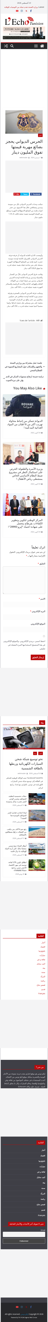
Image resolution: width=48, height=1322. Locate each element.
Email (43, 1230)
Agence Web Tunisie (31, 1317)
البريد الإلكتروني (37, 611)
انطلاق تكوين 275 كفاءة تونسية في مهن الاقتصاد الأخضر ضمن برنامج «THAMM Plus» (17, 866)
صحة (43, 972)
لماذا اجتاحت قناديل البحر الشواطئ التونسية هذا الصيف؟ (17, 815)
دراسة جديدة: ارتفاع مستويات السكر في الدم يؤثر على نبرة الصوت (25, 378)
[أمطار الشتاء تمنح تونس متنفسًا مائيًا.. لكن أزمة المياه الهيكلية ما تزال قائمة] (37, 850)
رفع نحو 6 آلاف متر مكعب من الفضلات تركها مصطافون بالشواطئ (15, 832)
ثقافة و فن (41, 959)
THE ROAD (21, 1317)
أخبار (40, 135)
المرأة (43, 976)
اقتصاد (42, 946)
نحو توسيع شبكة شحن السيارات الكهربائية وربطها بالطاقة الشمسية (26, 763)
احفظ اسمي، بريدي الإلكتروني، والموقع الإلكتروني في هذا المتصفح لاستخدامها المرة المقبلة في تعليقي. (24, 645)
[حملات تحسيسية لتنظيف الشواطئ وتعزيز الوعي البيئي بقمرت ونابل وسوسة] (37, 800)
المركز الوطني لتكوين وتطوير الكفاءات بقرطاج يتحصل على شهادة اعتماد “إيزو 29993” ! (25, 523)
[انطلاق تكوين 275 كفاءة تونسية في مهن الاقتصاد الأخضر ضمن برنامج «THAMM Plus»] (37, 868)
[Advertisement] (24, 82)
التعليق (41, 563)
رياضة (43, 980)
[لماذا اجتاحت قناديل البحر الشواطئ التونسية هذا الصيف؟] (37, 817)
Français (41, 993)
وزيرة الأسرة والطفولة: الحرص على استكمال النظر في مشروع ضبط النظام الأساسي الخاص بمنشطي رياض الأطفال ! (26, 474)
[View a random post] (6, 46)
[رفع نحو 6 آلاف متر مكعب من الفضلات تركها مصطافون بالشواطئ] (37, 833)
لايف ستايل (41, 963)
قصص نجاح (41, 985)
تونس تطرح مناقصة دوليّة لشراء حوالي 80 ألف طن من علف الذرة (22, 8)
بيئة (35, 753)
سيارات (42, 955)
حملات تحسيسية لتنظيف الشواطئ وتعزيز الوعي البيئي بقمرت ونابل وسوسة (16, 799)
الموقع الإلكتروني (38, 623)
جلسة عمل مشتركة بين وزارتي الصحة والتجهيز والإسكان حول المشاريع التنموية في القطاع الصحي (23, 366)
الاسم (42, 598)
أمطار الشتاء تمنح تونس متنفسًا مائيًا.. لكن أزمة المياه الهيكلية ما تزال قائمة (15, 848)
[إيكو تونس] (42, 46)
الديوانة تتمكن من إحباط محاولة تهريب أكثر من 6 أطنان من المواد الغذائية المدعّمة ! (25, 424)
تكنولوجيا (42, 951)
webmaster (23, 157)
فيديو (43, 989)
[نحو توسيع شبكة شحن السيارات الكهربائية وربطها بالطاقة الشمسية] (24, 738)
